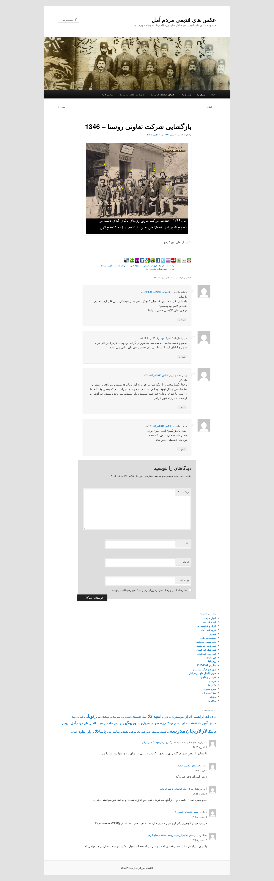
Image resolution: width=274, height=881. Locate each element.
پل (93, 731)
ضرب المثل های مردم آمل (202, 673)
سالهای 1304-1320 (206, 665)
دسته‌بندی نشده (208, 638)
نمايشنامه (124, 731)
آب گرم (213, 716)
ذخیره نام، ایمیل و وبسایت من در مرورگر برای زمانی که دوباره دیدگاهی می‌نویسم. (149, 590)
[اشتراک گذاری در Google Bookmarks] (147, 261)
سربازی (145, 723)
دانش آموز (209, 723)
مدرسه (177, 730)
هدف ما (201, 94)
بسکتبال (105, 716)
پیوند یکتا (163, 268)
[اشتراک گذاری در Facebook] (157, 261)
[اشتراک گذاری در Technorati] (131, 261)
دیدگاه (183, 492)
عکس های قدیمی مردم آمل (184, 19)
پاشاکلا (121, 265)
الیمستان (136, 716)
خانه (213, 94)
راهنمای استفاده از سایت (163, 94)
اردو (171, 716)
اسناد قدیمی (209, 622)
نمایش (116, 731)
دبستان (186, 723)
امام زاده (126, 716)
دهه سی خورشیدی (206, 653)
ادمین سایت (152, 134)
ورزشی (212, 696)
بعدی (61, 106)
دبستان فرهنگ (173, 723)
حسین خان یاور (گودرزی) (186, 812)
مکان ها (212, 685)
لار (204, 730)
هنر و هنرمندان (208, 689)
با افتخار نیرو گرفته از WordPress (137, 868)
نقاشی (132, 731)
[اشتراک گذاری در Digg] (141, 261)
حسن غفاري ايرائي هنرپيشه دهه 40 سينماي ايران (170, 835)
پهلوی (81, 731)
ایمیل (186, 562)
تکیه (82, 716)
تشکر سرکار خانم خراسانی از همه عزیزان (179, 788)
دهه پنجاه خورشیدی (206, 645)
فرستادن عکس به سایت (131, 94)
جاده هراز (75, 716)
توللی (89, 716)
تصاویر (212, 633)
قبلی (211, 106)
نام (187, 543)
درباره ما (186, 94)
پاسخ (181, 319)
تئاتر (98, 716)
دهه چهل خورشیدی (152, 265)
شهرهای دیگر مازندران (204, 669)
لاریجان (193, 730)
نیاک (109, 731)
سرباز (155, 723)
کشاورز (74, 731)
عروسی (66, 723)
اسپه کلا (154, 716)
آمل (207, 716)
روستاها (139, 265)
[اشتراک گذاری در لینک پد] (168, 261)
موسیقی (155, 731)
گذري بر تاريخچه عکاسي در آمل (156, 742)
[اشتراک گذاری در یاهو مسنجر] (136, 261)
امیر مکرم (115, 716)
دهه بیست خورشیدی (205, 642)
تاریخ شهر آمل (208, 630)
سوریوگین (131, 723)
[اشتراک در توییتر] (162, 261)
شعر (106, 723)
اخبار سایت (210, 618)
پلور (88, 731)
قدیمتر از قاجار (208, 677)
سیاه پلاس (118, 723)
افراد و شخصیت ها (206, 626)
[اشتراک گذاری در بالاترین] (188, 261)
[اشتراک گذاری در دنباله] (173, 261)
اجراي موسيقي (182, 716)
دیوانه (163, 723)
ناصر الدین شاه (143, 731)
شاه (111, 723)
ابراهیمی (198, 716)
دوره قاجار (210, 657)
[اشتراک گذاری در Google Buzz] (152, 261)
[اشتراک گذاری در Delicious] (126, 261)
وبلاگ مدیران (209, 693)
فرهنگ (212, 731)
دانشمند (195, 722)
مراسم (212, 681)
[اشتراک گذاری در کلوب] (183, 261)
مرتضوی (164, 731)
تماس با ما (107, 94)
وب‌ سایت (184, 580)
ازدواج (165, 716)
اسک (144, 716)
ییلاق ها (212, 701)
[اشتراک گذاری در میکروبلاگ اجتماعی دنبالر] (178, 261)
